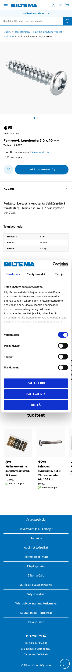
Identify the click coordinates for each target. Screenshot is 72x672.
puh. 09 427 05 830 (36, 643)
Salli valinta (36, 394)
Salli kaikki (36, 383)
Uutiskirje (36, 538)
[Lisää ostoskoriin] (8, 169)
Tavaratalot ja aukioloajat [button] (36, 529)
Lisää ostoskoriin (39, 169)
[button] (36, 13)
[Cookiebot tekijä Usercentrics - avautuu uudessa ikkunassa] (52, 264)
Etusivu (7, 31)
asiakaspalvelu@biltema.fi (36, 648)
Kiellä (36, 404)
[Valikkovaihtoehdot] (5, 5)
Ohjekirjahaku (36, 566)
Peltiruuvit (8, 36)
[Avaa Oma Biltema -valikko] (52, 5)
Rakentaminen (22, 31)
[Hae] (67, 21)
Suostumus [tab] (13, 274)
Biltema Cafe (36, 575)
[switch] (63, 346)
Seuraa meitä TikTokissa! (36, 613)
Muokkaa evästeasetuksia (36, 585)
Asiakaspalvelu (36, 519)
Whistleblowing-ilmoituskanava (36, 603)
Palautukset (36, 622)
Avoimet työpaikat (36, 547)
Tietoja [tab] (59, 274)
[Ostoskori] (66, 5)
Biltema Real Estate (36, 557)
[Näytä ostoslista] (59, 5)
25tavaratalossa (39, 152)
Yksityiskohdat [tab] (36, 274)
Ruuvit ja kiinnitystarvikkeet (47, 31)
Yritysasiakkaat (36, 594)
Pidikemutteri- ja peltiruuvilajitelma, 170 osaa (17, 471)
